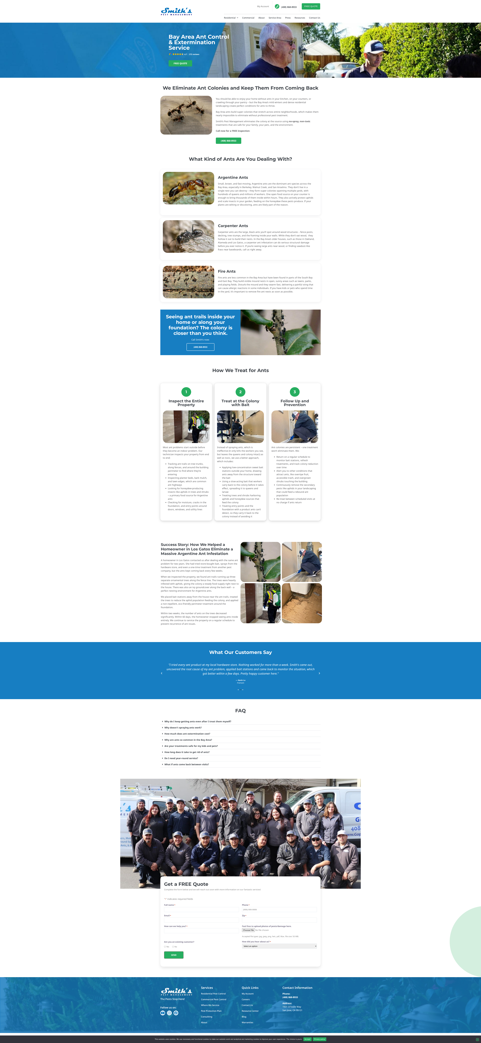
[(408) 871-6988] (277, 6)
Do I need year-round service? (181, 758)
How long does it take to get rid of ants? (187, 752)
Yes (166, 947)
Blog (244, 1016)
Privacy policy (319, 1039)
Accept (307, 1039)
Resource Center (250, 1010)
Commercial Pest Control (213, 999)
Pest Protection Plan (211, 1010)
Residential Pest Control (213, 993)
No (174, 947)
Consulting (206, 1016)
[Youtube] (162, 1013)
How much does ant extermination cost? (187, 733)
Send (173, 955)
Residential (230, 17)
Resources (300, 17)
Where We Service (210, 1005)
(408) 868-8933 (289, 7)
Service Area (275, 17)
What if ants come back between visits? (186, 764)
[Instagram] (169, 1013)
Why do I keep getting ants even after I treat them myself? (197, 721)
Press (288, 17)
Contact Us (314, 17)
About (261, 17)
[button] (184, 54)
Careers (246, 999)
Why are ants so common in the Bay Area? (188, 739)
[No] (477, 1039)
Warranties (247, 1022)
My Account (263, 6)
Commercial (248, 17)
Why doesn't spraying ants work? (183, 727)
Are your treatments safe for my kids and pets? (191, 745)
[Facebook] (176, 1013)
